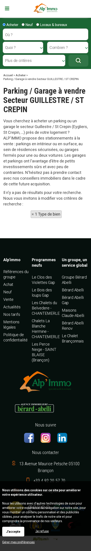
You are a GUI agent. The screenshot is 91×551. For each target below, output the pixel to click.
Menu (10, 8)
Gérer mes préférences (18, 542)
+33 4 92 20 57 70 (49, 480)
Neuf (29, 25)
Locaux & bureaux (53, 25)
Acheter (12, 25)
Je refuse (42, 531)
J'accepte (13, 531)
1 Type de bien (47, 214)
